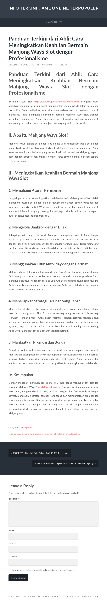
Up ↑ (96, 597)
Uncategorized (26, 427)
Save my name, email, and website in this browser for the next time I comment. (43, 570)
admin (35, 65)
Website (12, 556)
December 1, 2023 (18, 65)
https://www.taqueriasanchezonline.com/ (57, 101)
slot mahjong (46, 434)
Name (12, 530)
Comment (14, 499)
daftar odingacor (50, 387)
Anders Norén (83, 597)
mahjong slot (19, 434)
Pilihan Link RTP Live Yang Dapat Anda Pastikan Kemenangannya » (65, 463)
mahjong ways (32, 434)
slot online (75, 434)
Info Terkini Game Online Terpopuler (53, 8)
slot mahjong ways (61, 434)
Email (12, 543)
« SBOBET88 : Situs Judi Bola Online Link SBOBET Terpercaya (39, 453)
